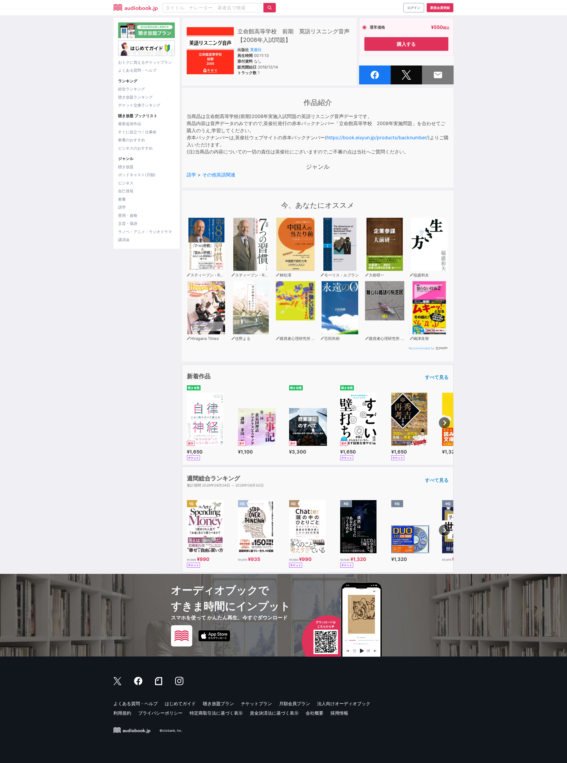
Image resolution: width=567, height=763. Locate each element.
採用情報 (339, 713)
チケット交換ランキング (139, 105)
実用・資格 (127, 215)
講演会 (124, 239)
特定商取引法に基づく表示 (216, 713)
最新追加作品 (129, 123)
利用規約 (122, 713)
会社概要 (314, 713)
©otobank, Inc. (170, 731)
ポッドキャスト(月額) (137, 174)
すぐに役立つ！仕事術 (137, 132)
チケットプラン (256, 703)
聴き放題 (125, 166)
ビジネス (125, 183)
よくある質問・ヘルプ (137, 70)
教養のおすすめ (131, 139)
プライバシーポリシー (160, 713)
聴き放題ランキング (135, 97)
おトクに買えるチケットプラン (145, 62)
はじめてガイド (180, 703)
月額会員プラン (294, 703)
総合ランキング (131, 88)
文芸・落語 (127, 223)
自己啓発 (125, 191)
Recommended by (421, 348)
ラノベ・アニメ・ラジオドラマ (145, 231)
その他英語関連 (218, 175)
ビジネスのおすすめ (135, 148)
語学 (122, 207)
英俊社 (256, 49)
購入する (406, 44)
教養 (122, 199)
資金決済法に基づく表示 (274, 713)
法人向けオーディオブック (343, 703)
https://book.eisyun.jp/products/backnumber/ (377, 137)
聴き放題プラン (218, 703)
